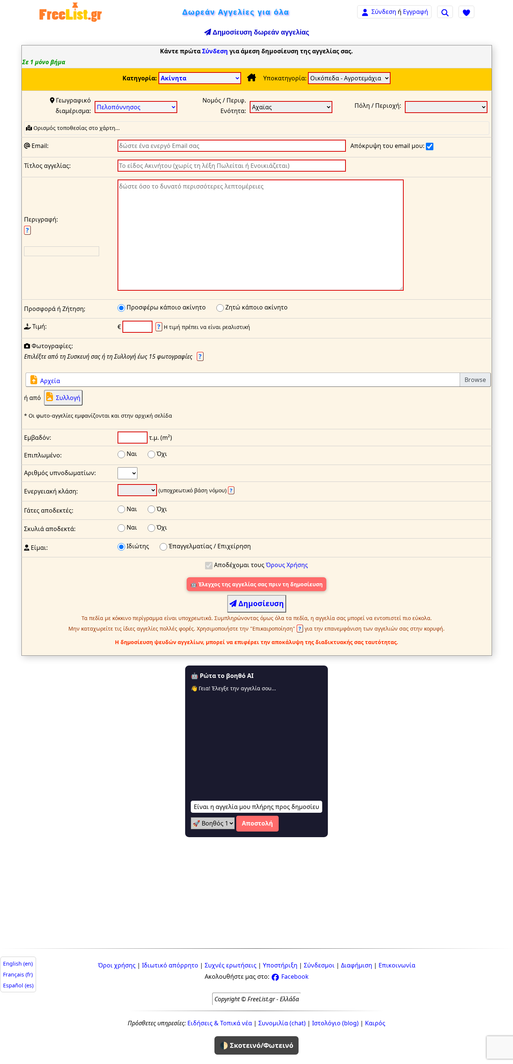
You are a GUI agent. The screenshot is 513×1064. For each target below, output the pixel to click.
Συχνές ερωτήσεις (230, 965)
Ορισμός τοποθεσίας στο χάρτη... (76, 127)
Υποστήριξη (280, 965)
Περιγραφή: (41, 224)
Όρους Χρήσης (287, 565)
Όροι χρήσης (117, 965)
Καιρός (375, 1023)
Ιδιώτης (137, 546)
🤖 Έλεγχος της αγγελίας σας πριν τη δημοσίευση (256, 584)
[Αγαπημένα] (466, 12)
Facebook (294, 976)
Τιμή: (39, 326)
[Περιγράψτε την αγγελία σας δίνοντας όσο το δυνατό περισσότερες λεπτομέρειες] (261, 237)
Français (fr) (18, 974)
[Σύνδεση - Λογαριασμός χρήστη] (365, 11)
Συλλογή (68, 398)
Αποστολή (257, 823)
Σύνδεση (383, 12)
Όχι (161, 454)
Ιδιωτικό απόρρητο (170, 965)
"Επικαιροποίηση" (276, 628)
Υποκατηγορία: (285, 78)
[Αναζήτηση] (445, 12)
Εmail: (39, 146)
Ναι (131, 454)
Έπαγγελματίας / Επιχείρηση (209, 546)
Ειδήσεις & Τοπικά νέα (219, 1023)
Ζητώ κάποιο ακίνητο (256, 307)
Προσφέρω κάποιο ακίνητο (165, 307)
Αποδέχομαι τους (260, 565)
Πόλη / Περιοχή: (378, 105)
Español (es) (18, 985)
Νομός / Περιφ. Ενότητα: (224, 105)
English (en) (18, 963)
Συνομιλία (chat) (282, 1023)
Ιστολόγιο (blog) (335, 1023)
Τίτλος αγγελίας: (47, 165)
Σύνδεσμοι (319, 965)
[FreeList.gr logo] (71, 12)
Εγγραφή (415, 12)
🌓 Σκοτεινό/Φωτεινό (256, 1045)
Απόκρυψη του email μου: (388, 146)
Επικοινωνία (397, 965)
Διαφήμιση (356, 965)
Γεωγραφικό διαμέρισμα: (72, 105)
